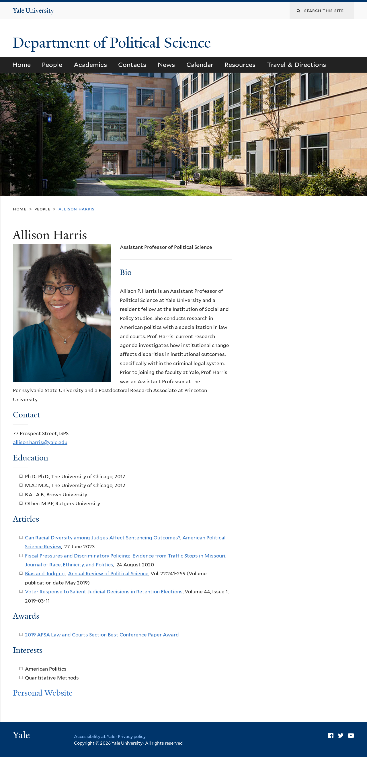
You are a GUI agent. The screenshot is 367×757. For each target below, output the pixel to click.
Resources (240, 64)
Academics (90, 64)
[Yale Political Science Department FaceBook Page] (330, 735)
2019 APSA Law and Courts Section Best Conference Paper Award (102, 635)
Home (21, 64)
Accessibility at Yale (94, 736)
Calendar (199, 64)
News (166, 64)
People (52, 64)
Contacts (132, 64)
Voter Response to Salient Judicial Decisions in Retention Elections (104, 592)
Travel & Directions (296, 64)
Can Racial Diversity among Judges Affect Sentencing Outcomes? (102, 538)
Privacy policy (132, 736)
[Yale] (22, 736)
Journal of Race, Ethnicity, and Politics (69, 565)
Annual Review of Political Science (108, 573)
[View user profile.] (62, 377)
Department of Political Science (113, 42)
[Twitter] (340, 735)
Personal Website (43, 693)
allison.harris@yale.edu (40, 442)
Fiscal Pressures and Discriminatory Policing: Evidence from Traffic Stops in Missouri (125, 556)
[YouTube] (351, 735)
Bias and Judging (45, 573)
